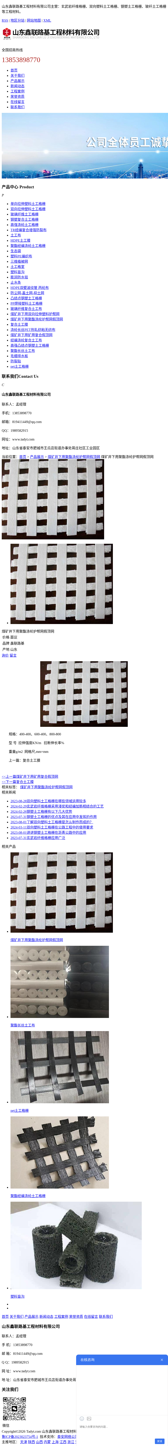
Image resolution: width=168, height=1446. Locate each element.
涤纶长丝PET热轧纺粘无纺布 (32, 330)
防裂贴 (15, 361)
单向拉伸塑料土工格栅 (28, 204)
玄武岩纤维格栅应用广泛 (37, 838)
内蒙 (47, 1442)
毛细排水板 (19, 356)
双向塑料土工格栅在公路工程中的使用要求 (51, 827)
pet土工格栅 (19, 366)
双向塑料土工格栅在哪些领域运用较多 (48, 801)
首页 (14, 70)
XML (47, 20)
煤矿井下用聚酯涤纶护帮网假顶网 (36, 319)
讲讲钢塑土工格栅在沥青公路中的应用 (48, 832)
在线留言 (17, 102)
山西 (39, 1442)
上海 (55, 1442)
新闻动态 (17, 86)
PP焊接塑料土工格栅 (26, 303)
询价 (5, 655)
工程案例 (17, 91)
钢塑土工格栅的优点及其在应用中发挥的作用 (53, 817)
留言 (13, 655)
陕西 (31, 1442)
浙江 (70, 1442)
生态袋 (15, 251)
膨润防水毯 (19, 277)
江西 (63, 1442)
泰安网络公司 (67, 1437)
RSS (5, 20)
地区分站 (17, 20)
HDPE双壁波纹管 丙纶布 (29, 288)
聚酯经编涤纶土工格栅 (28, 246)
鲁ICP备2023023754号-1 (20, 1437)
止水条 (15, 282)
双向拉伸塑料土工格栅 (28, 209)
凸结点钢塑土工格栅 (26, 298)
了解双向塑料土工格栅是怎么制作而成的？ (51, 822)
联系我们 (17, 107)
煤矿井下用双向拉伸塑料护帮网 (35, 314)
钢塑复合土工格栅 (24, 219)
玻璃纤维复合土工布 (26, 309)
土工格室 (17, 267)
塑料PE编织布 (21, 256)
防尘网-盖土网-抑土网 (27, 293)
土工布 (15, 235)
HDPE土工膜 (20, 240)
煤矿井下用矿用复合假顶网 (31, 335)
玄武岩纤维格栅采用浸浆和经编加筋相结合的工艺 (57, 806)
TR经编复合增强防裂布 (28, 230)
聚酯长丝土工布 (22, 351)
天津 (23, 1442)
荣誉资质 (17, 96)
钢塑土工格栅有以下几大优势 (41, 811)
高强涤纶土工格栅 (24, 225)
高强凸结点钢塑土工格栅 (29, 345)
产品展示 (17, 81)
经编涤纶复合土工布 (26, 340)
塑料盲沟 (17, 272)
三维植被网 (19, 261)
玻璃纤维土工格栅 (24, 214)
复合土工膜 (19, 324)
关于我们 (17, 75)
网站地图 (34, 20)
